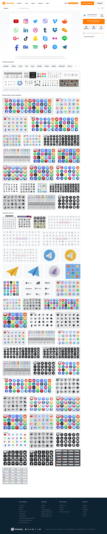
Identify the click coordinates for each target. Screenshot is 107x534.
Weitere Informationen (89, 36)
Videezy (21, 509)
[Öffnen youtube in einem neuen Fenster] (40, 529)
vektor (20, 66)
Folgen (101, 16)
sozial (32, 66)
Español (85, 507)
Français (85, 514)
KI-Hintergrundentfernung (25, 520)
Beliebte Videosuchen (46, 516)
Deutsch (85, 511)
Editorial (40, 3)
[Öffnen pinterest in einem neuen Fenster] (32, 529)
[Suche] (98, 8)
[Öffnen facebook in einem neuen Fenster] (25, 529)
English (84, 505)
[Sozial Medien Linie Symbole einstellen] (9, 222)
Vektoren (19, 3)
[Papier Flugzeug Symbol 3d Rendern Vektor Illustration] (49, 255)
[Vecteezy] (8, 3)
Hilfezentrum (62, 505)
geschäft (39, 66)
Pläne (65, 3)
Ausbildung (22, 514)
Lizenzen (43, 505)
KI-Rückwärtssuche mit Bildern (26, 518)
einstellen (6, 66)
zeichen (47, 66)
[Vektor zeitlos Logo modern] (37, 288)
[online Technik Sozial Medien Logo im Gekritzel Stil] (72, 271)
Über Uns (61, 509)
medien (54, 66)
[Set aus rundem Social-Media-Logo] (42, 188)
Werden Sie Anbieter (64, 511)
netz (26, 66)
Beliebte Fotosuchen (46, 514)
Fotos (26, 3)
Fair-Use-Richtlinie (91, 529)
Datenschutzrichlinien (81, 529)
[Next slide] (78, 66)
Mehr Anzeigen (69, 83)
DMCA (42, 507)
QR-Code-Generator (24, 522)
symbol (14, 66)
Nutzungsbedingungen (70, 529)
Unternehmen (22, 511)
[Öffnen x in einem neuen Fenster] (37, 529)
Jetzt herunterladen (93, 21)
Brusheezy (21, 505)
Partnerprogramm (45, 509)
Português (85, 509)
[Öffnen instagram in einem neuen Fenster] (28, 529)
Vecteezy (21, 507)
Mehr (47, 3)
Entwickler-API (22, 516)
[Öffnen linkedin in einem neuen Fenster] (30, 529)
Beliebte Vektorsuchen (46, 511)
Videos (33, 3)
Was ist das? (101, 33)
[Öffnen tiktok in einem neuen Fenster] (35, 529)
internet (70, 66)
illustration (62, 66)
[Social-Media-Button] (39, 222)
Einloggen (99, 3)
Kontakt (61, 507)
